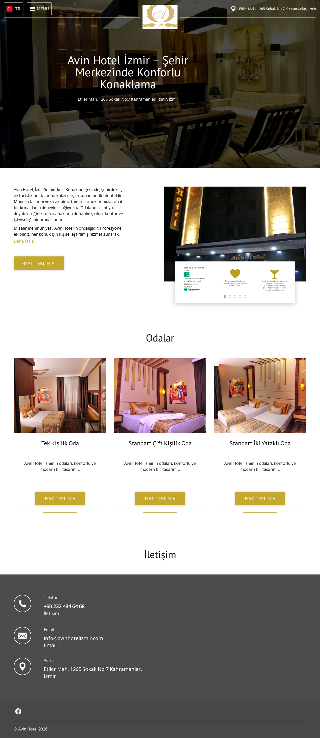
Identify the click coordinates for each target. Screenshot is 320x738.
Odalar (160, 337)
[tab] (225, 296)
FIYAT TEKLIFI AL (39, 263)
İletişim (160, 554)
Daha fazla (24, 241)
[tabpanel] (196, 279)
